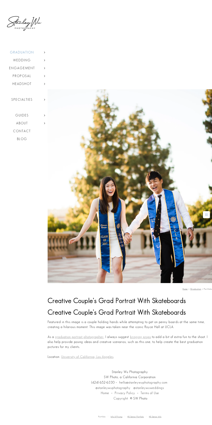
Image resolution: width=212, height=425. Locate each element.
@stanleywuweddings (149, 388)
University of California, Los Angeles (87, 356)
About (22, 123)
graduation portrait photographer (79, 337)
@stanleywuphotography (113, 388)
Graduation (22, 52)
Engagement (22, 68)
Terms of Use (150, 393)
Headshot (22, 84)
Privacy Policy (125, 393)
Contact (22, 131)
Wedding (22, 60)
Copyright (120, 398)
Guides (22, 115)
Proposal (22, 76)
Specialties (22, 99)
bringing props (140, 337)
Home (105, 393)
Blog (22, 139)
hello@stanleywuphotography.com (143, 382)
